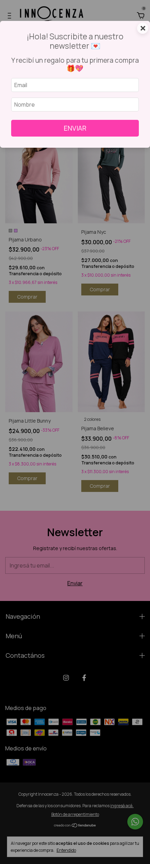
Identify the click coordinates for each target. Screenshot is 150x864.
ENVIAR (75, 128)
